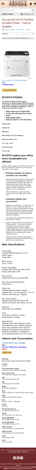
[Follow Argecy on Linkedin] (14, 458)
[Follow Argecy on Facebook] (21, 458)
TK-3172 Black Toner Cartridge (13, 343)
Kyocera (28, 29)
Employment (24, 450)
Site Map (24, 451)
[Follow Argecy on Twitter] (18, 458)
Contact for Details (9, 90)
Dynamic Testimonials (13, 450)
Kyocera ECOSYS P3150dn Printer (14, 80)
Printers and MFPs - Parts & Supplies (15, 29)
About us (3, 450)
